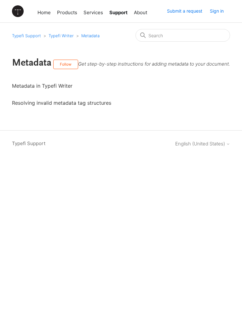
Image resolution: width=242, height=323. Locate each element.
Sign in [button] (217, 11)
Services (93, 12)
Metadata (90, 35)
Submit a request (184, 11)
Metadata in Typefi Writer (42, 86)
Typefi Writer (61, 35)
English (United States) (200, 143)
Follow (66, 64)
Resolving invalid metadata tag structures (61, 103)
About (140, 12)
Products (67, 12)
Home (44, 12)
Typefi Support (26, 35)
